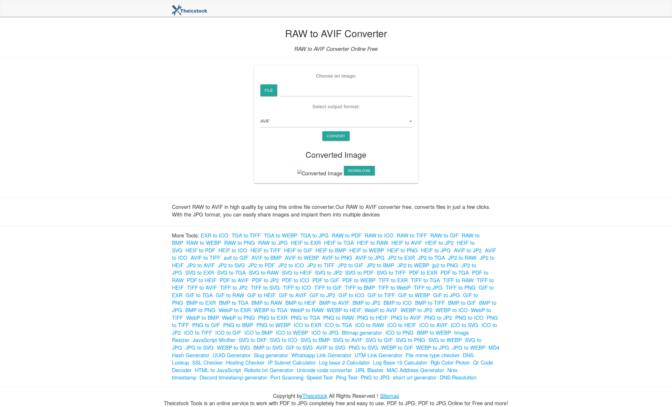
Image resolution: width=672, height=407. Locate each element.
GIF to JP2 (322, 295)
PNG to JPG (375, 377)
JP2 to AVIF (201, 265)
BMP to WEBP (434, 332)
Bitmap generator (362, 332)
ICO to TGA (338, 325)
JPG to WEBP (468, 347)
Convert (336, 136)
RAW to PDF (346, 235)
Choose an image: (336, 76)
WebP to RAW (307, 310)
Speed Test (320, 377)
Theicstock (314, 395)
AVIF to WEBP (302, 257)
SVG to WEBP (445, 340)
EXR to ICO (214, 235)
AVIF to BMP (266, 257)
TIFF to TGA (425, 280)
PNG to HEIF (372, 317)
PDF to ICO (295, 280)
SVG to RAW (264, 272)
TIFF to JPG (428, 287)
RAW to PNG (239, 242)
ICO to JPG (325, 332)
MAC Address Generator (415, 370)
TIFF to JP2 (234, 287)
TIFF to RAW (458, 280)
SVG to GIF (379, 340)
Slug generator (271, 355)
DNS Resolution (458, 377)
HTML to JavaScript (218, 370)
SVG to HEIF (297, 272)
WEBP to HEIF (344, 310)
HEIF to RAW (372, 242)
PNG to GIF (206, 325)
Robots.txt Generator (268, 370)
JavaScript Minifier (214, 340)
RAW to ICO (379, 235)
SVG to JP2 (328, 272)
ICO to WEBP (292, 332)
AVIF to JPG (370, 257)
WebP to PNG (238, 317)
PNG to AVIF (406, 317)
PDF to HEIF (202, 280)
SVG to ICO (283, 340)
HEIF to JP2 (439, 242)
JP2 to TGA (431, 257)
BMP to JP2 (366, 302)
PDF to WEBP (358, 280)
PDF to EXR (423, 272)
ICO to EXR (307, 325)
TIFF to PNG (461, 287)
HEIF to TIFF (265, 250)
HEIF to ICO (232, 250)
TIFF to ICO (297, 287)
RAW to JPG (273, 242)
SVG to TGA (231, 272)
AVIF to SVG (330, 347)
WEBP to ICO (451, 310)
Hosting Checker (245, 362)
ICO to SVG (464, 325)
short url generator (415, 377)
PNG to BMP (238, 325)
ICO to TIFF (198, 332)
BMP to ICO (398, 302)
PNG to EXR (272, 317)
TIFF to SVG (265, 287)
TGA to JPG (314, 235)
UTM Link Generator (378, 355)
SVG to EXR (199, 272)
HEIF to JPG (436, 250)
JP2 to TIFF (321, 265)
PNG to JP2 (438, 317)
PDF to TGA (454, 272)
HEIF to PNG (402, 250)
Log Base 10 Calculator (400, 362)
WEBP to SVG (233, 347)
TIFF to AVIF (202, 287)
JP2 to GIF (350, 265)
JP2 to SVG (231, 265)
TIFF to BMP (360, 287)
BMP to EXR (201, 302)
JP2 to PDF (261, 265)
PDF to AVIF (234, 280)
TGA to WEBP (280, 235)
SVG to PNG (410, 340)
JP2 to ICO (291, 265)
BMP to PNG (200, 310)
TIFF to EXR (393, 280)
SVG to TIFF (391, 272)
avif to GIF (236, 257)
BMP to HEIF (300, 302)
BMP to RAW (266, 302)
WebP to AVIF (381, 310)
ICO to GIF (228, 332)
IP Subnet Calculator (292, 362)
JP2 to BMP (380, 265)
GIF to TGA (199, 295)
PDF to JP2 (265, 280)
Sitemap (389, 395)
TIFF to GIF (328, 287)
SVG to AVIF (348, 340)
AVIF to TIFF (205, 257)
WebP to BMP (202, 317)
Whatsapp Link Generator (321, 355)
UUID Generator (232, 355)
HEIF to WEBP (366, 250)
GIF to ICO (351, 295)
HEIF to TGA (339, 242)
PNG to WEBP (273, 325)
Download (359, 171)
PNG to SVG (363, 347)
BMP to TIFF (430, 302)
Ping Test (347, 377)
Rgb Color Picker (450, 362)
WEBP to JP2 (416, 310)
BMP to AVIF (334, 302)
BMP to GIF (462, 302)
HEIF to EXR (306, 242)
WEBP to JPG (432, 347)
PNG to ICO (469, 317)
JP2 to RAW (462, 257)
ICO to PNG (399, 332)
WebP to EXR (235, 310)
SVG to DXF (253, 340)
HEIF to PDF (200, 250)
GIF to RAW (230, 295)
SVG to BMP (315, 340)
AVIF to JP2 (468, 250)
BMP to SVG (268, 347)
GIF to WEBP (414, 295)
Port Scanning (286, 377)
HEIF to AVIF (406, 242)
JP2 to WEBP (413, 265)
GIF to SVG (299, 347)
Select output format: (336, 106)
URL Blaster (369, 370)
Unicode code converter (324, 370)
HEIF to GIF (298, 250)
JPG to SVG (199, 347)
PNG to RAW (338, 317)
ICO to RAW (369, 325)
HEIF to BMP (331, 250)
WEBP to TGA (270, 310)
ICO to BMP (258, 332)
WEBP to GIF (397, 347)
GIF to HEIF (261, 295)
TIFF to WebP (394, 287)
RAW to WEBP (203, 242)
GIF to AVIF (293, 295)
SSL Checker (207, 362)
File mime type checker (433, 355)
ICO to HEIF (401, 325)
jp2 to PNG (445, 265)
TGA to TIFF (246, 235)
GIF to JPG (446, 295)
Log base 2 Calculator (344, 362)
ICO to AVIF (433, 325)
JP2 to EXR (401, 257)
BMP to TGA (233, 302)
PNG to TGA (305, 317)
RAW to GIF (444, 235)
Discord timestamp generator (233, 377)
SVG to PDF (359, 272)
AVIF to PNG (337, 257)
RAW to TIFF (412, 235)
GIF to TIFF (381, 295)
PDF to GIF (325, 280)
